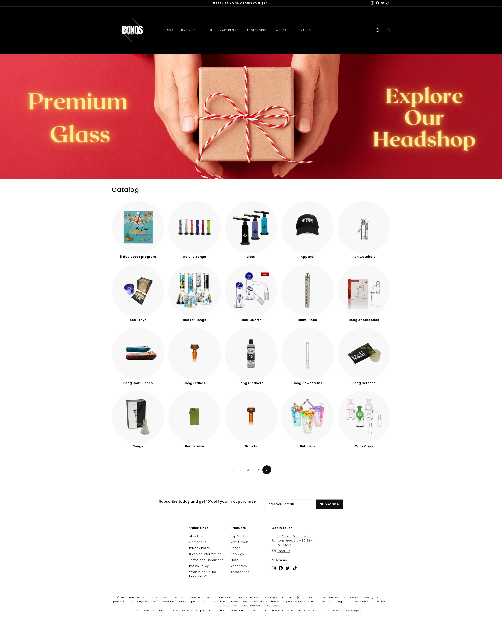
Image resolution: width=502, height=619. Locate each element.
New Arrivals (239, 542)
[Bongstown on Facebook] (281, 568)
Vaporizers (238, 566)
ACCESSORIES (257, 30)
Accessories (239, 572)
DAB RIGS (188, 30)
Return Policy (199, 566)
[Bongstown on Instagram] (274, 568)
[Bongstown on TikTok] (295, 568)
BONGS (168, 30)
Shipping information (205, 554)
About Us (196, 536)
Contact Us (197, 542)
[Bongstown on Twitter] (288, 568)
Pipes (234, 560)
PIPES (208, 30)
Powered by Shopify (347, 610)
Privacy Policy (199, 548)
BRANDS (305, 30)
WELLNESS (283, 30)
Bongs (235, 548)
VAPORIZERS (229, 30)
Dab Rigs (237, 554)
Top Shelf (237, 536)
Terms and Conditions (206, 560)
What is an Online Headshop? (202, 574)
